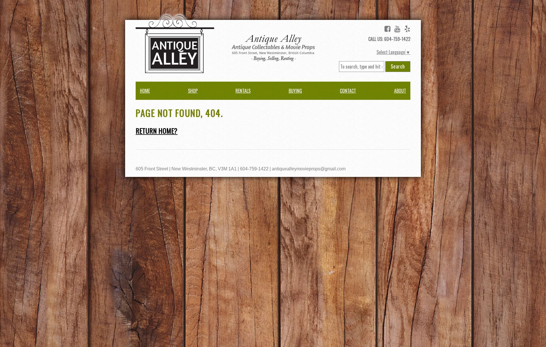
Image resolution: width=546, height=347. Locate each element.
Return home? (156, 130)
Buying (295, 90)
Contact (348, 90)
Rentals (243, 90)
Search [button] (398, 66)
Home (145, 90)
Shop (193, 90)
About (400, 90)
